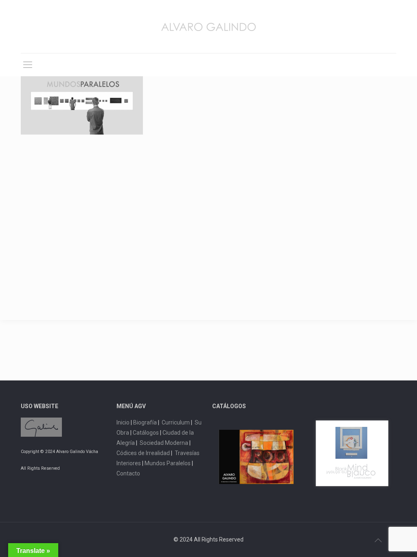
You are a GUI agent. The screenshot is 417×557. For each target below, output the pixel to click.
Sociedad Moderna (164, 443)
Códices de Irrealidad (143, 453)
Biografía (145, 422)
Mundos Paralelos (168, 463)
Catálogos (146, 432)
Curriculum (176, 422)
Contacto (128, 473)
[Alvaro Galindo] (208, 26)
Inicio (122, 422)
